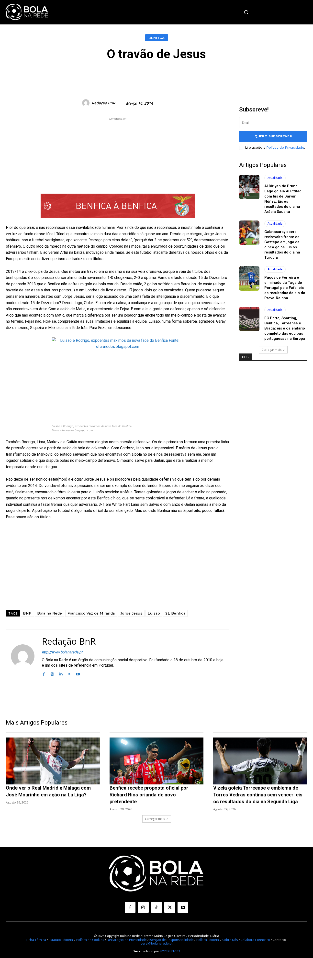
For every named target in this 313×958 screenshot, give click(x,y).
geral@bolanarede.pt (156, 943)
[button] (246, 12)
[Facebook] (43, 673)
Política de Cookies (90, 939)
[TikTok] (156, 907)
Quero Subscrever (273, 136)
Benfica (156, 38)
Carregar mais (271, 350)
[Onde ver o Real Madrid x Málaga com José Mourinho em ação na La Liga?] (53, 761)
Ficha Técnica (36, 939)
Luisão (154, 613)
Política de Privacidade (285, 147)
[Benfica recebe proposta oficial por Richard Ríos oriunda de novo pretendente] (156, 761)
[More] (266, 75)
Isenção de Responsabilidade (171, 939)
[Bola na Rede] (27, 12)
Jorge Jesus (131, 613)
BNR (27, 613)
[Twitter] (69, 673)
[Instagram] (52, 673)
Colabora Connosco (255, 939)
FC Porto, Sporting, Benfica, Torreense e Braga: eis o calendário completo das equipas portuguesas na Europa (284, 328)
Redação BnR (103, 103)
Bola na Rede (49, 613)
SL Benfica (175, 613)
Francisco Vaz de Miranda (91, 613)
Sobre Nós (230, 939)
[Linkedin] (61, 673)
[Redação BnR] (86, 103)
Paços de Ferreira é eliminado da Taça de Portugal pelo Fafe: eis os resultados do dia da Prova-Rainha (284, 287)
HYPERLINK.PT (170, 951)
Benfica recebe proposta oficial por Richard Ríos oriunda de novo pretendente (149, 794)
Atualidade (275, 178)
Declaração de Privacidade (127, 939)
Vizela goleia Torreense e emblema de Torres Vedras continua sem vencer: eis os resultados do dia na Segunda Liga (257, 794)
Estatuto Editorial (61, 939)
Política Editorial (208, 939)
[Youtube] (78, 673)
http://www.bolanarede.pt (62, 652)
